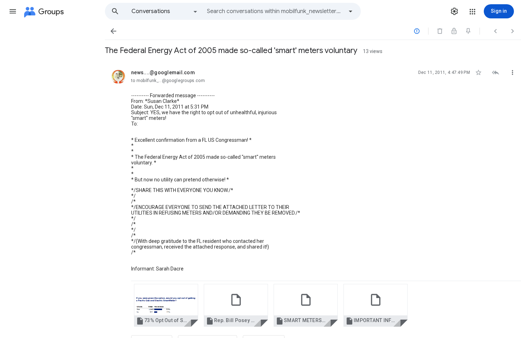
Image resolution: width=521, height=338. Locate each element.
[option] (165, 11)
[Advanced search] (350, 11)
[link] (166, 305)
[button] (12, 11)
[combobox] (275, 11)
